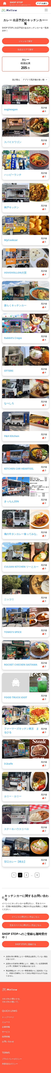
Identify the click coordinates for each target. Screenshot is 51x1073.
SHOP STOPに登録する (25, 944)
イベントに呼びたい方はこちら (25, 916)
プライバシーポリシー (12, 1058)
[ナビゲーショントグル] (46, 10)
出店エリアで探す (25, 49)
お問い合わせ (8, 1041)
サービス (6, 1031)
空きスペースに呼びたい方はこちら (25, 925)
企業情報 (6, 1026)
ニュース (6, 1022)
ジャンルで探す (25, 41)
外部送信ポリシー (10, 1063)
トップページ (8, 1017)
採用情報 (6, 1036)
